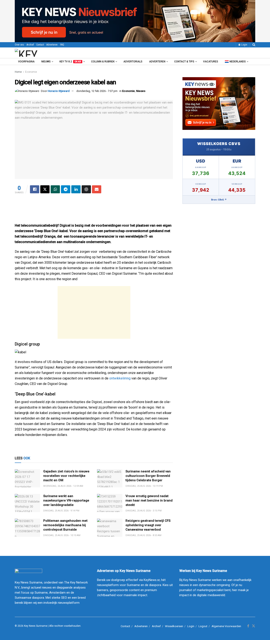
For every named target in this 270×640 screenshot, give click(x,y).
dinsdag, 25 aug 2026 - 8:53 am (143, 535)
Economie (31, 71)
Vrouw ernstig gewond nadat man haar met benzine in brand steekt (149, 500)
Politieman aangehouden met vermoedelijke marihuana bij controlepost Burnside (65, 525)
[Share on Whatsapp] (55, 189)
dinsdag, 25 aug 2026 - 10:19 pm (144, 486)
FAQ (62, 44)
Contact (40, 44)
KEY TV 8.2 (70, 61)
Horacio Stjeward (59, 91)
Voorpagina (26, 61)
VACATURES (210, 61)
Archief (30, 44)
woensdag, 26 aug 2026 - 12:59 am (63, 486)
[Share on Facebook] (34, 189)
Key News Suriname (35, 625)
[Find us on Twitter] (253, 626)
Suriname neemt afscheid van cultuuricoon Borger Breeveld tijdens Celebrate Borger (148, 475)
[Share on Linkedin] (76, 189)
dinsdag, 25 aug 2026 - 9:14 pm (61, 510)
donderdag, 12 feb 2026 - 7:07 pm (96, 91)
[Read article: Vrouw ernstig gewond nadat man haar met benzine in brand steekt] (109, 503)
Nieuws (46, 61)
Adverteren (52, 44)
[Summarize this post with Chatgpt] (86, 189)
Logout (202, 626)
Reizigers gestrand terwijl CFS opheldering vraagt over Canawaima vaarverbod (148, 525)
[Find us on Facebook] (248, 626)
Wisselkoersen (174, 626)
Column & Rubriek (103, 61)
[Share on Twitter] (45, 189)
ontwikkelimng (120, 378)
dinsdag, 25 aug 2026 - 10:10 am (61, 535)
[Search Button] (253, 44)
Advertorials (132, 61)
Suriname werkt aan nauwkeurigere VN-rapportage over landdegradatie (66, 500)
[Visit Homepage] (38, 53)
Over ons (19, 44)
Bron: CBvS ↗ (219, 199)
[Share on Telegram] (65, 189)
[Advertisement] (94, 210)
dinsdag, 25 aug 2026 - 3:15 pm (144, 510)
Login (244, 44)
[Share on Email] (96, 189)
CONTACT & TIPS (184, 61)
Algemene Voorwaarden (226, 626)
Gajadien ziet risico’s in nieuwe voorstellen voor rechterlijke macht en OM (66, 475)
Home (18, 71)
